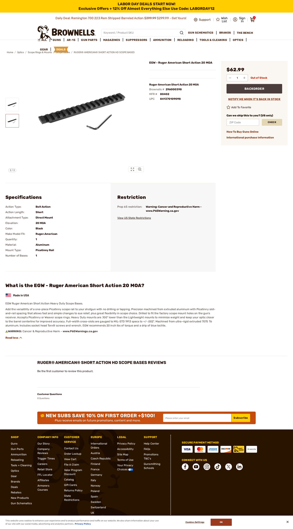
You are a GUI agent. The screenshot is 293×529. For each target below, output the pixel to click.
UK (92, 512)
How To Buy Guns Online (243, 131)
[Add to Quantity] (244, 78)
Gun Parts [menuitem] (89, 40)
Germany (96, 474)
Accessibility (125, 449)
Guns (14, 443)
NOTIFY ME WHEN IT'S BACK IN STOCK (254, 99)
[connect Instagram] (206, 466)
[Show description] (13, 337)
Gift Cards (70, 485)
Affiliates (43, 480)
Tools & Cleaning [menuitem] (213, 40)
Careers (42, 464)
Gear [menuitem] (44, 49)
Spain (94, 496)
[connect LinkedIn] (239, 466)
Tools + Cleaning (21, 465)
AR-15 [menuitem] (71, 40)
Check (272, 122)
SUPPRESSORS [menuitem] (136, 40)
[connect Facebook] (185, 466)
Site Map (122, 454)
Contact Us (71, 448)
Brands (15, 481)
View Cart (70, 459)
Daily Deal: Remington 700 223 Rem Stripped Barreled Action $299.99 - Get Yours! (121, 18)
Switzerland (98, 507)
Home (10, 52)
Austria (95, 453)
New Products (20, 497)
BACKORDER (254, 89)
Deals (14, 487)
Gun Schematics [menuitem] (200, 32)
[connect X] (228, 466)
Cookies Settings (194, 522)
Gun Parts (17, 449)
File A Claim (71, 464)
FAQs (147, 449)
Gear (14, 476)
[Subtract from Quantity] (230, 78)
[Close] (287, 522)
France (95, 469)
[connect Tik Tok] (217, 466)
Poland (95, 491)
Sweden (96, 502)
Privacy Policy (126, 443)
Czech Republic (101, 458)
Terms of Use (125, 459)
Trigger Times (46, 458)
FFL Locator (45, 474)
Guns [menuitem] (57, 40)
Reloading (17, 459)
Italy (93, 480)
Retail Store (44, 469)
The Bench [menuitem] (245, 32)
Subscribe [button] (240, 417)
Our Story (43, 443)
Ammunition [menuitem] (162, 40)
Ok (221, 522)
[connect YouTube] (196, 466)
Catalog (69, 479)
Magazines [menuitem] (111, 40)
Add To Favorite (241, 107)
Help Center (151, 443)
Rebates (16, 492)
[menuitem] (43, 40)
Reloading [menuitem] (185, 40)
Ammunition (19, 454)
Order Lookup (72, 453)
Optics (20, 52)
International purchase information (250, 137)
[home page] (66, 32)
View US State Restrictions (134, 218)
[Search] (181, 32)
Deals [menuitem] (61, 49)
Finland (95, 464)
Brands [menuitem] (225, 32)
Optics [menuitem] (238, 40)
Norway (96, 485)
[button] (239, 20)
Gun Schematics (21, 503)
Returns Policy (73, 490)
